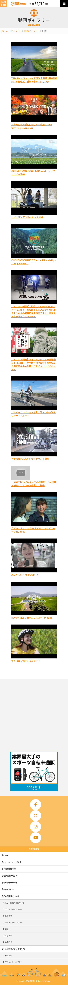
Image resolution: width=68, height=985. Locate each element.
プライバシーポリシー (13, 909)
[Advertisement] (34, 715)
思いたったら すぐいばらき (25, 575)
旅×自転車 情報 (10, 882)
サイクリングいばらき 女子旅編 (27, 217)
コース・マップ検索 (12, 862)
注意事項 (8, 936)
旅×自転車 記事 (10, 876)
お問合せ (8, 942)
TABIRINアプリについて (14, 949)
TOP (6, 855)
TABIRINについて (11, 896)
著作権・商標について (13, 922)
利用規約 (8, 955)
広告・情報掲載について (14, 903)
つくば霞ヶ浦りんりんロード (25, 661)
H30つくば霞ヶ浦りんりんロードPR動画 (31, 617)
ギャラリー (9, 889)
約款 (7, 929)
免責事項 (8, 916)
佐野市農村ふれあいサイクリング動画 (30, 459)
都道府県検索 (10, 869)
